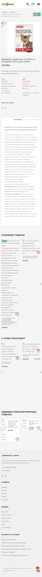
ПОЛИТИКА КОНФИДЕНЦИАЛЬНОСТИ (14, 555)
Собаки (4, 487)
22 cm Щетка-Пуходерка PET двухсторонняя (30, 257)
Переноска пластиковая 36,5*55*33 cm (31, 355)
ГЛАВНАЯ (4, 12)
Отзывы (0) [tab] (35, 119)
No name (4, 512)
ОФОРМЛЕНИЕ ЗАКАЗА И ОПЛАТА (13, 546)
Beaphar (13, 12)
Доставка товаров (9, 467)
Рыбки (3, 496)
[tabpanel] (24, 38)
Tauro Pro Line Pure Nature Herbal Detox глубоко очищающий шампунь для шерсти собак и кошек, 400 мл (9, 321)
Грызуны (4, 500)
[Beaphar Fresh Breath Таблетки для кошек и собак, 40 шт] (39, 14)
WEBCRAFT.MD (10, 570)
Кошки (25, 84)
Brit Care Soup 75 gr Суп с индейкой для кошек (34, 423)
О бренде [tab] (26, 119)
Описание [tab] (17, 119)
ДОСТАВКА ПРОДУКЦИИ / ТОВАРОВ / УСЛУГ (16, 549)
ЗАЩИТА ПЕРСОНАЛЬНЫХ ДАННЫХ (13, 543)
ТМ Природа (6, 527)
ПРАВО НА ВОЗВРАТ (8, 552)
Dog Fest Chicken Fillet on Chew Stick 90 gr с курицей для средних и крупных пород (13, 424)
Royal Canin (5, 518)
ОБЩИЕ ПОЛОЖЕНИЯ (9, 539)
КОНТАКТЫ (6, 470)
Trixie (3, 524)
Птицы (4, 493)
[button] (27, 4)
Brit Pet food (6, 515)
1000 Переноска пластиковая (7, 362)
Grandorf (5, 521)
